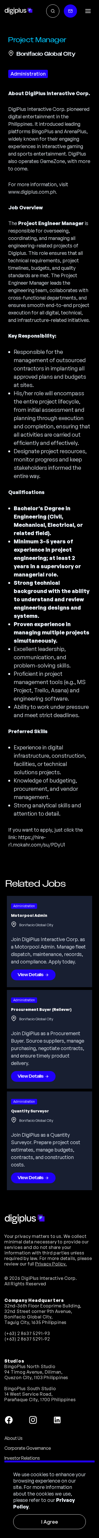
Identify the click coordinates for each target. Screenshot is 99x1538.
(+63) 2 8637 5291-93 (27, 1333)
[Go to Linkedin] (57, 1420)
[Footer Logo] (24, 1219)
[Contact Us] (70, 11)
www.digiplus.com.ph (32, 192)
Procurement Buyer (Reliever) (41, 1009)
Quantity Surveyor (30, 1111)
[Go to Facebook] (8, 1420)
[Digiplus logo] (18, 11)
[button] (88, 11)
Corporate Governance (27, 1448)
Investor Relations (22, 1458)
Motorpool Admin (29, 915)
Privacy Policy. (51, 1264)
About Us (13, 1438)
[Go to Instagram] (33, 1420)
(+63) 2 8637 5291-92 (27, 1339)
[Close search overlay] (52, 11)
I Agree (49, 1522)
